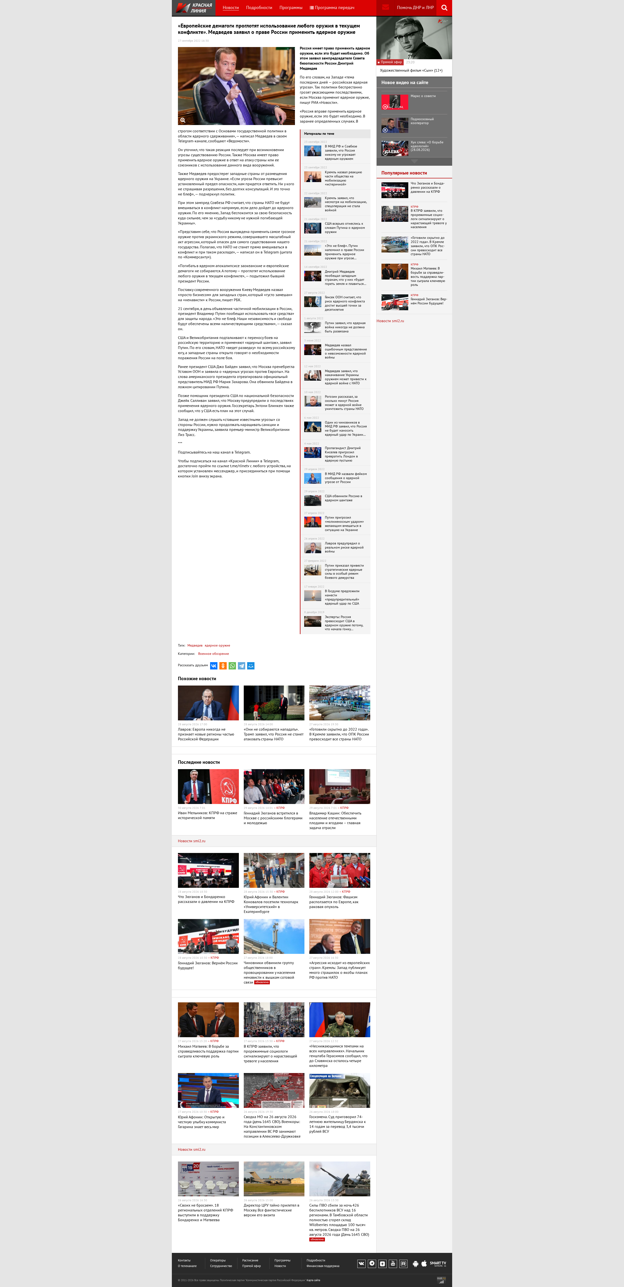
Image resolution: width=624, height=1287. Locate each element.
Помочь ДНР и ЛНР (415, 7)
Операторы (218, 1260)
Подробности (259, 7)
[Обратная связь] (385, 8)
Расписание (250, 1260)
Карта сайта (313, 1280)
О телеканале (187, 1266)
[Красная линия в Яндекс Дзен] (382, 1264)
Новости (231, 7)
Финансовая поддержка (323, 1266)
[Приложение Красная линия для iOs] (424, 1264)
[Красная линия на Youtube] (393, 1264)
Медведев (195, 645)
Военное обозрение (213, 654)
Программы (291, 7)
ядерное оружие (217, 645)
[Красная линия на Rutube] (403, 1264)
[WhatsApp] (232, 665)
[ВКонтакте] (213, 665)
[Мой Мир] (250, 665)
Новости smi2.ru (191, 841)
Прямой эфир (251, 1266)
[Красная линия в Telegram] (372, 1264)
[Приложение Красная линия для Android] (415, 1264)
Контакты (184, 1260)
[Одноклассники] (223, 665)
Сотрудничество (221, 1266)
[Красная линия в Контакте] (361, 1264)
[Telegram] (241, 665)
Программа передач (334, 7)
